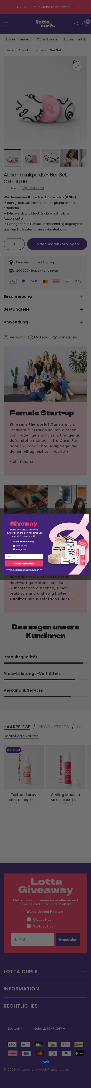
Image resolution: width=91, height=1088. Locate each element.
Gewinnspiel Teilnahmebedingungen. (28, 570)
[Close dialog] (86, 516)
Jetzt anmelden (24, 563)
